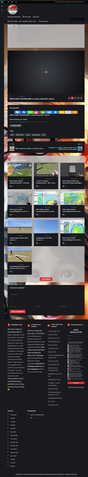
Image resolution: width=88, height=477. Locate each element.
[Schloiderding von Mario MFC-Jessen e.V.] (20, 226)
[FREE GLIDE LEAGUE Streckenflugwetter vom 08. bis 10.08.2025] (46, 198)
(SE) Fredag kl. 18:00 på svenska (75, 373)
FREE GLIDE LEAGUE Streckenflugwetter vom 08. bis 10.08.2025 (45, 211)
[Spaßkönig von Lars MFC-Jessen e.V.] (46, 226)
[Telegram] (49, 112)
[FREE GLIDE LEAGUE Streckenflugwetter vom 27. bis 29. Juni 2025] (72, 226)
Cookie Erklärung (71, 474)
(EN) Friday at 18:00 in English (74, 350)
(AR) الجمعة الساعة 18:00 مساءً (74, 345)
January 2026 (13, 438)
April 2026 (12, 428)
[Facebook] (24, 112)
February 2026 (13, 435)
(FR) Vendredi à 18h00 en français (75, 355)
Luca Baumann (53, 364)
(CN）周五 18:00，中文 (73, 346)
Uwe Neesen (53, 405)
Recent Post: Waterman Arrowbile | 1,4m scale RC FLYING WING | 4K (70, 1)
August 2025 (13, 455)
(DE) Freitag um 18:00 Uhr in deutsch (75, 348)
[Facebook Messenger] (56, 112)
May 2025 (12, 466)
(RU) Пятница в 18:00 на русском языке (75, 372)
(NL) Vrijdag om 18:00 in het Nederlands (74, 364)
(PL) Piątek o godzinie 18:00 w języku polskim (76, 367)
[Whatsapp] (30, 112)
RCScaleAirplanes (54, 398)
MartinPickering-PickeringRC (53, 369)
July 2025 (12, 459)
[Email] (43, 112)
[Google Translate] (18, 112)
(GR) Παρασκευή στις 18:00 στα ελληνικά (75, 377)
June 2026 (12, 421)
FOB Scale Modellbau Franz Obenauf (56, 356)
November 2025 (14, 445)
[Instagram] (37, 112)
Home (11, 25)
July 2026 (12, 418)
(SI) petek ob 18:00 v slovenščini (75, 374)
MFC (44, 135)
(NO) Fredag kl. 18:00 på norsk (74, 365)
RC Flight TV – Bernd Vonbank (54, 384)
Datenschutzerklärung (76, 387)
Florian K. (52, 352)
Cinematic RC (53, 348)
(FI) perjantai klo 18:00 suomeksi (75, 354)
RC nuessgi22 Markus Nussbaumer (54, 393)
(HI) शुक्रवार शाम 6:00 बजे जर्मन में (74, 356)
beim (12, 135)
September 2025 (14, 452)
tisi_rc (51, 401)
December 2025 (14, 442)
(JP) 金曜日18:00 (71, 361)
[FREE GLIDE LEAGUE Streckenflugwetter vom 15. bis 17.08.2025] (20, 198)
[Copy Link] (62, 112)
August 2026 (13, 414)
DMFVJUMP (19, 135)
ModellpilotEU (14, 96)
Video (16, 25)
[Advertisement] (46, 37)
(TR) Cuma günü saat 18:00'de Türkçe (76, 375)
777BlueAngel (54, 331)
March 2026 (13, 431)
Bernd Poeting (54, 341)
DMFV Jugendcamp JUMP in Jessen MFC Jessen (29, 148)
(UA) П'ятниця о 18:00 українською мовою (75, 379)
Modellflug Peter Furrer (55, 375)
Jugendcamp (36, 135)
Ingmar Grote (53, 361)
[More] (75, 112)
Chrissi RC (52, 345)
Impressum (19, 474)
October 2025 (13, 449)
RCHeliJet (53, 389)
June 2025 (12, 462)
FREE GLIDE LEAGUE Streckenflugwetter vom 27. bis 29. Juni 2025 (71, 239)
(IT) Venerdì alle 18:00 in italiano (74, 359)
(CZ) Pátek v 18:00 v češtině (74, 347)
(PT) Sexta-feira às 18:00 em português (74, 369)
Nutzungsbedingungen (48, 474)
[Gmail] (68, 112)
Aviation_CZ (53, 338)
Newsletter (60, 474)
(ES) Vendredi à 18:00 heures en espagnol (74, 353)
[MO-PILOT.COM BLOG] (13, 10)
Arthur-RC (52, 334)
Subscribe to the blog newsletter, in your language (36, 366)
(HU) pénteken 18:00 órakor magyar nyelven (75, 358)
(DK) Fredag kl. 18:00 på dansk (74, 349)
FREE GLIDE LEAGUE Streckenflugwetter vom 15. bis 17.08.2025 (19, 211)
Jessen (28, 135)
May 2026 (12, 425)
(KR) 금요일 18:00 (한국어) (73, 362)
